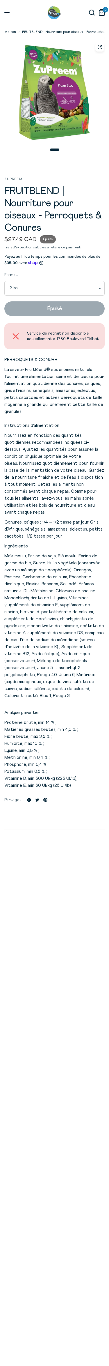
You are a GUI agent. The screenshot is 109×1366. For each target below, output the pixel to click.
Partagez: (13, 800)
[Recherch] (92, 12)
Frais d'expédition (18, 247)
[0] (101, 12)
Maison (10, 32)
